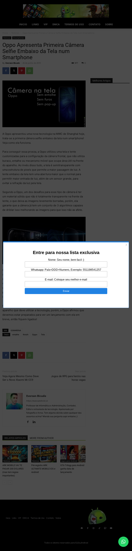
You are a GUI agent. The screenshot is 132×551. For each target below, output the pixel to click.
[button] (123, 542)
